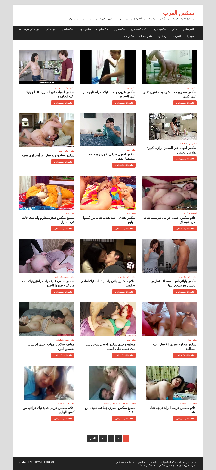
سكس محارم (58, 88)
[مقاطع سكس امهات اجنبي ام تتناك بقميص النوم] (46, 319)
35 (102, 438)
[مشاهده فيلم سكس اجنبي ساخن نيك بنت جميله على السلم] (108, 319)
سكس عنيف (59, 277)
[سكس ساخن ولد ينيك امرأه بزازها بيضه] (46, 130)
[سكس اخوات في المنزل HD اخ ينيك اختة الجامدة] (46, 67)
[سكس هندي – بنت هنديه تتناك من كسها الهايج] (108, 193)
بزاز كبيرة (162, 36)
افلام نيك (177, 36)
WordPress (44, 461)
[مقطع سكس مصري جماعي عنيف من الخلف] (108, 383)
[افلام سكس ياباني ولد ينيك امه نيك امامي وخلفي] (108, 256)
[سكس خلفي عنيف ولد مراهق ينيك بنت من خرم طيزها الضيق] (46, 256)
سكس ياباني (192, 277)
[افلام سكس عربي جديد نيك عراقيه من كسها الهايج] (46, 383)
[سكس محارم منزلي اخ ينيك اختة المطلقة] (169, 319)
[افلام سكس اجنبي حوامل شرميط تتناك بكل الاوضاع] (169, 193)
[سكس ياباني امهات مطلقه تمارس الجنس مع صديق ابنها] (169, 256)
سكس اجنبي (67, 29)
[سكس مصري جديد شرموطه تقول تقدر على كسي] (169, 67)
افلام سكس (188, 29)
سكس (175, 29)
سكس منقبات (127, 36)
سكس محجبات (146, 36)
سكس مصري (160, 29)
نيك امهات (182, 143)
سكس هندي (131, 213)
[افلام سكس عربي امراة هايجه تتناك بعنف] (169, 383)
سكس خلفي (69, 277)
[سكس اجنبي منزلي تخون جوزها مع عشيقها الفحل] (108, 129)
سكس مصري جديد (129, 403)
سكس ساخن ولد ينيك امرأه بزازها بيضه (48, 155)
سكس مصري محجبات (112, 403)
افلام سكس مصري (139, 29)
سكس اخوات (85, 29)
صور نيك (190, 36)
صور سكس (51, 29)
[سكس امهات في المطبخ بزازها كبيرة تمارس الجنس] (169, 126)
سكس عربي (119, 29)
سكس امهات (102, 29)
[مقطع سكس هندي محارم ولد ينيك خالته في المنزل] (46, 193)
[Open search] (20, 29)
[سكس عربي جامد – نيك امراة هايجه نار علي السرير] (108, 67)
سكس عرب (192, 403)
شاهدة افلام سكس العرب (186, 102)
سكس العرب (178, 13)
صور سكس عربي (32, 29)
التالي (93, 438)
